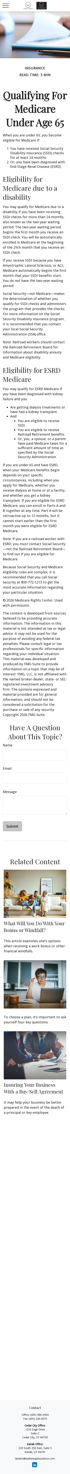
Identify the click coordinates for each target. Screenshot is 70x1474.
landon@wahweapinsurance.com (35, 1458)
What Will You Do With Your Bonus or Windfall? (34, 926)
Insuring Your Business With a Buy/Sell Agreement (33, 1088)
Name (7, 745)
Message (10, 791)
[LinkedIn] (34, 1464)
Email (7, 768)
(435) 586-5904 (39, 1414)
